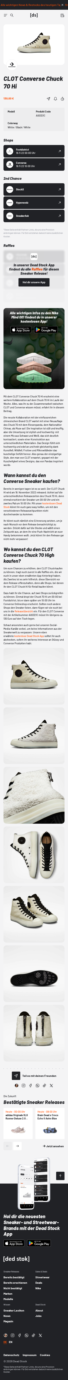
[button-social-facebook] (30, 1085)
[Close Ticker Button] (62, 5)
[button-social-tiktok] (44, 1085)
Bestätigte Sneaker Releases (34, 1102)
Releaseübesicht (24, 611)
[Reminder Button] (55, 99)
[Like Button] (62, 99)
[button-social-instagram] (23, 1085)
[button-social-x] (51, 1085)
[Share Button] (48, 99)
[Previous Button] (7, 1146)
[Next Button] (17, 1146)
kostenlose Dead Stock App (29, 636)
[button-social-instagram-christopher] (16, 1085)
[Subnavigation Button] (5, 15)
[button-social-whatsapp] (37, 1085)
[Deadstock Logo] (34, 15)
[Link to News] (12, 15)
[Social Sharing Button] (16, 1076)
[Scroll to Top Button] (60, 1176)
